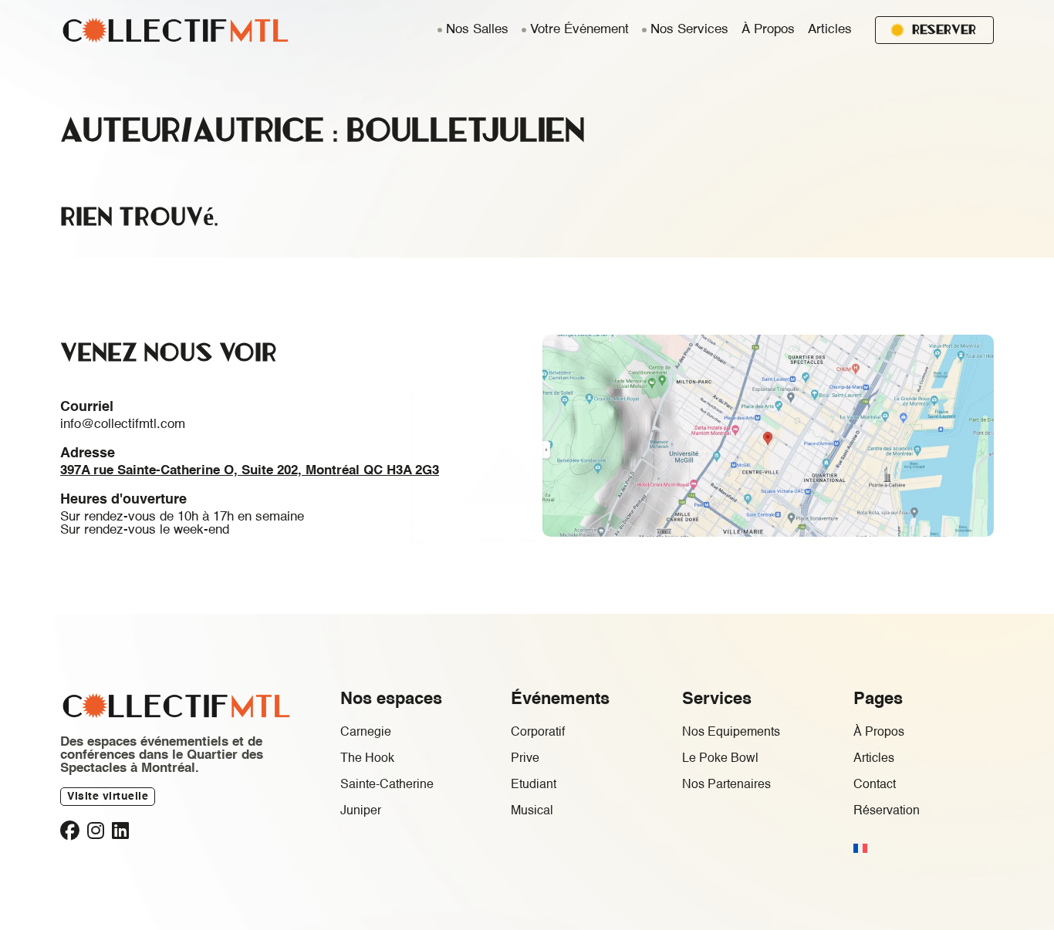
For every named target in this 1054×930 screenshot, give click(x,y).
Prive (525, 759)
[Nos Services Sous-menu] (644, 30)
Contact (874, 785)
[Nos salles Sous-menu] (439, 30)
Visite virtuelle (107, 796)
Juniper (360, 811)
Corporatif (538, 732)
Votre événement (579, 29)
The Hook (367, 759)
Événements (560, 699)
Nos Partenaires (726, 785)
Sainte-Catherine (387, 785)
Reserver (944, 29)
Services (717, 699)
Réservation (886, 811)
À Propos (768, 29)
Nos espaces (391, 699)
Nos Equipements (731, 732)
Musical (532, 811)
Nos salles (477, 29)
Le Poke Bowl (720, 759)
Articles (830, 29)
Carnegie (365, 732)
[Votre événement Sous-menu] (524, 30)
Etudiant (533, 785)
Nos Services (689, 29)
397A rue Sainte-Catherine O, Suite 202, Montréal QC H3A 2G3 (249, 470)
